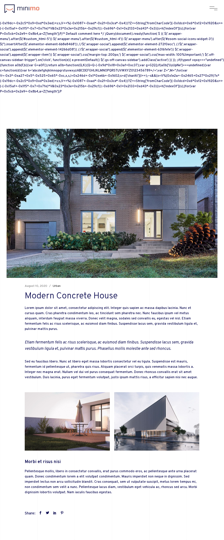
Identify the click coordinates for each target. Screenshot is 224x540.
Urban (56, 286)
